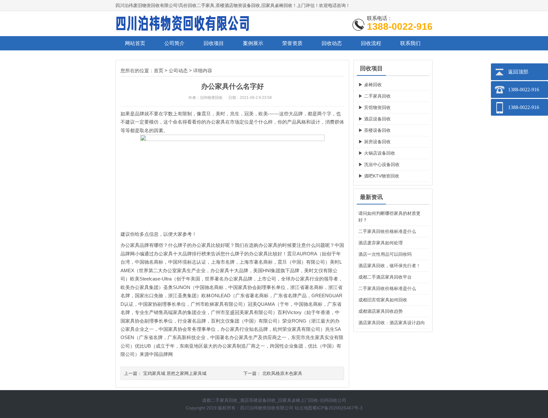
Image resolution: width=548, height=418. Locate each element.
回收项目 (214, 43)
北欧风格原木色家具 (282, 373)
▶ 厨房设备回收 (374, 141)
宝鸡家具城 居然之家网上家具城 (174, 373)
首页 (158, 70)
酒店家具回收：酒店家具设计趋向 (391, 322)
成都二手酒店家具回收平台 (385, 277)
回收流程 (371, 43)
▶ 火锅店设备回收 (376, 153)
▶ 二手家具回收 (374, 96)
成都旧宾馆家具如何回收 (382, 299)
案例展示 (253, 43)
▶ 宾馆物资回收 (374, 107)
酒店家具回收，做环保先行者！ (389, 265)
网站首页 (135, 43)
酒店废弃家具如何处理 (380, 242)
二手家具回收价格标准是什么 (387, 231)
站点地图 (303, 407)
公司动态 (178, 70)
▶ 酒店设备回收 (374, 118)
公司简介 (174, 43)
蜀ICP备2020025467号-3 (337, 407)
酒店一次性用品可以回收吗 (385, 254)
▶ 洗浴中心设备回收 (379, 164)
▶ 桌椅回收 (370, 84)
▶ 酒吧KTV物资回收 (378, 175)
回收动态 (332, 43)
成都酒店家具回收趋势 (380, 311)
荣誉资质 (292, 43)
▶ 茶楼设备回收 (374, 130)
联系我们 (410, 43)
